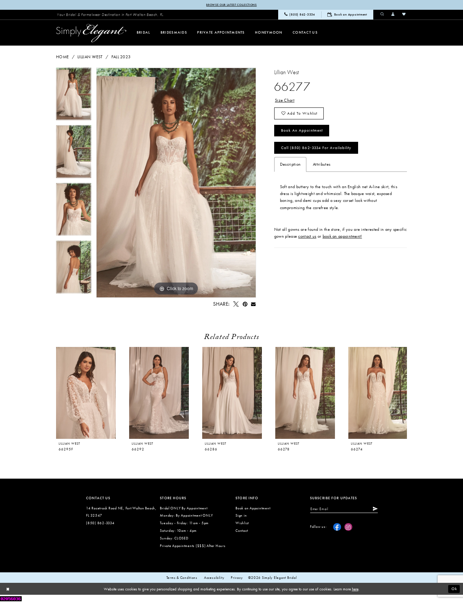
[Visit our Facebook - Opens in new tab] (337, 527)
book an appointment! (342, 236)
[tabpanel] (73, 97)
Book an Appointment (302, 130)
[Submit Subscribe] (374, 509)
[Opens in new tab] (11, 598)
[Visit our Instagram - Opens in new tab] (348, 527)
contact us (307, 236)
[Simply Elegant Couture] (91, 33)
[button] (393, 14)
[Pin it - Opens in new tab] (244, 304)
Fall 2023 (121, 57)
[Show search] (382, 14)
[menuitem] (110, 14)
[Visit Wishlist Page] (404, 14)
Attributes (321, 164)
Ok (454, 588)
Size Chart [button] (284, 100)
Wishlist (242, 523)
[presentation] (159, 393)
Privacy (237, 578)
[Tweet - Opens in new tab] (236, 304)
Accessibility (214, 578)
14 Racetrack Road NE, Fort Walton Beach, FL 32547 (121, 512)
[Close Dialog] (8, 589)
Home (62, 57)
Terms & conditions (181, 578)
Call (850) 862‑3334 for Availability (316, 147)
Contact (241, 530)
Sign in (241, 515)
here (355, 589)
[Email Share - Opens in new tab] (253, 304)
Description (290, 164)
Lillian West (90, 57)
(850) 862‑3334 (100, 523)
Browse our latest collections (231, 5)
